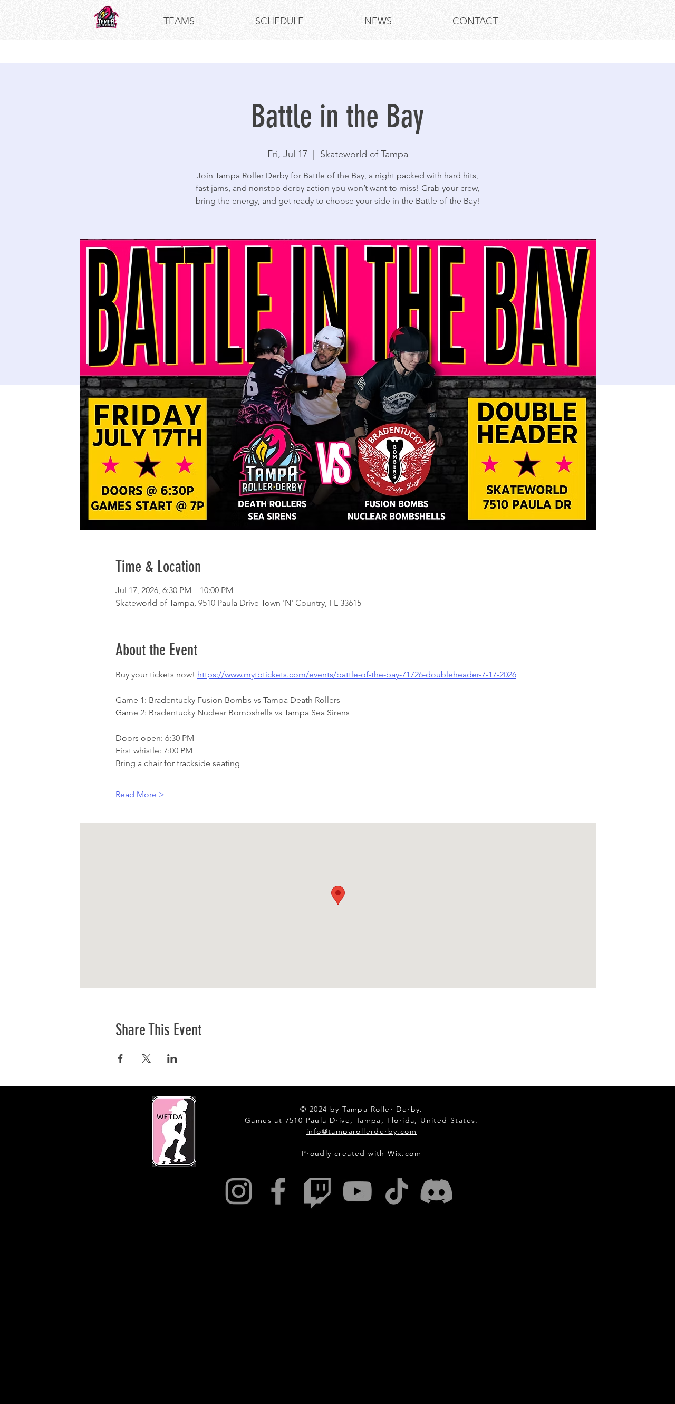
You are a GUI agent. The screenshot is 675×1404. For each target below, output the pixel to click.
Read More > (140, 794)
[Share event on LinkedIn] (172, 1058)
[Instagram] (238, 1191)
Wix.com (404, 1153)
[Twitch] (317, 1191)
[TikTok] (396, 1191)
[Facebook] (278, 1191)
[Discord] (436, 1191)
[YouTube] (357, 1191)
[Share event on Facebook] (120, 1058)
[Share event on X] (146, 1058)
